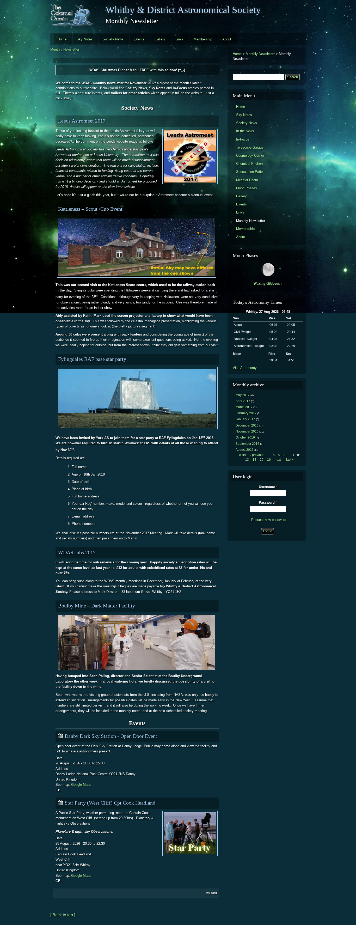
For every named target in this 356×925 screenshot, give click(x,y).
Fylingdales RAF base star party (92, 359)
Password (268, 502)
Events (139, 39)
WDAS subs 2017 (77, 552)
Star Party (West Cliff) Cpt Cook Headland (110, 803)
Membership (203, 39)
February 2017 (246, 413)
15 (261, 459)
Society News (113, 39)
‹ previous (257, 455)
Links (179, 39)
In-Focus (242, 139)
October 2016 (245, 437)
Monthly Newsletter (64, 49)
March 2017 (244, 407)
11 (292, 455)
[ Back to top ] (62, 915)
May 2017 (243, 395)
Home (62, 39)
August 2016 (245, 450)
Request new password (268, 520)
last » (290, 459)
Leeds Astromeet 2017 (82, 121)
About (226, 39)
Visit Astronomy (245, 368)
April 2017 (243, 401)
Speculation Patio (249, 172)
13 (247, 459)
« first (243, 455)
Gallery (160, 39)
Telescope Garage (249, 147)
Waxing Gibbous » (268, 283)
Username (268, 487)
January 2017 (245, 419)
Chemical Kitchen (249, 164)
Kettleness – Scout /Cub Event (90, 209)
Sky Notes (85, 39)
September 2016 (247, 444)
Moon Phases (246, 188)
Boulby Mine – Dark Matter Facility (96, 605)
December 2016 (247, 425)
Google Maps (81, 785)
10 (285, 455)
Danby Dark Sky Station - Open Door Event (111, 736)
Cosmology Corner (250, 155)
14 (254, 459)
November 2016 (247, 431)
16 (269, 459)
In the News (245, 131)
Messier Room (247, 180)
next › (279, 459)
